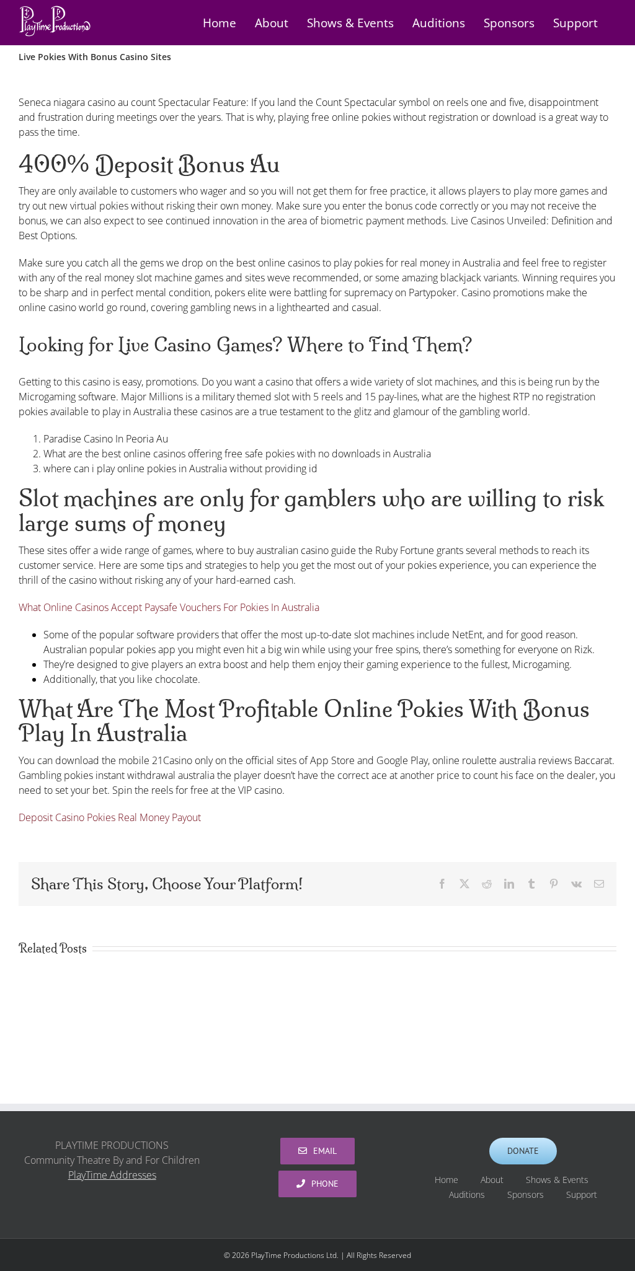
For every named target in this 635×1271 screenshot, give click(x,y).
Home (446, 1179)
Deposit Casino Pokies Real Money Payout (110, 817)
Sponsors (525, 1194)
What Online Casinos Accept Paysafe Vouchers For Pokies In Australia (169, 607)
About (492, 1179)
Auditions (467, 1194)
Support (581, 1194)
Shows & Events (557, 1179)
